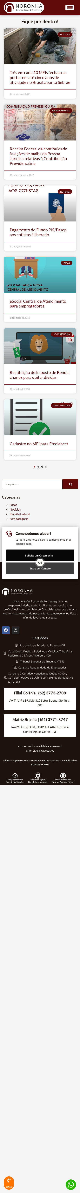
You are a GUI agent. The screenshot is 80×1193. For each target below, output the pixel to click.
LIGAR (9, 1187)
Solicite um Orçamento (39, 555)
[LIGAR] (9, 1180)
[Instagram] (15, 630)
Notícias (15, 509)
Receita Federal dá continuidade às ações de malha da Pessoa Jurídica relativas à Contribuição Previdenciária (38, 156)
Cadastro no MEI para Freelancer (39, 443)
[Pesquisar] (70, 484)
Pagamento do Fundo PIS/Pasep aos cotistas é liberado (38, 232)
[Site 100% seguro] (38, 776)
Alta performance (15, 779)
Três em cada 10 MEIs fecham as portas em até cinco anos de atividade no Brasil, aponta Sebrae (40, 77)
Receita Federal (20, 514)
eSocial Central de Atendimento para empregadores (38, 303)
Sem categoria (19, 518)
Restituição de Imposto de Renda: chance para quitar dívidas (40, 375)
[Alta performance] (15, 776)
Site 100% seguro (37, 779)
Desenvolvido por (63, 779)
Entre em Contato (40, 568)
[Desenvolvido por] (63, 776)
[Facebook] (6, 630)
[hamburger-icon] (69, 7)
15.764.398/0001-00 (43, 750)
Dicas (13, 504)
